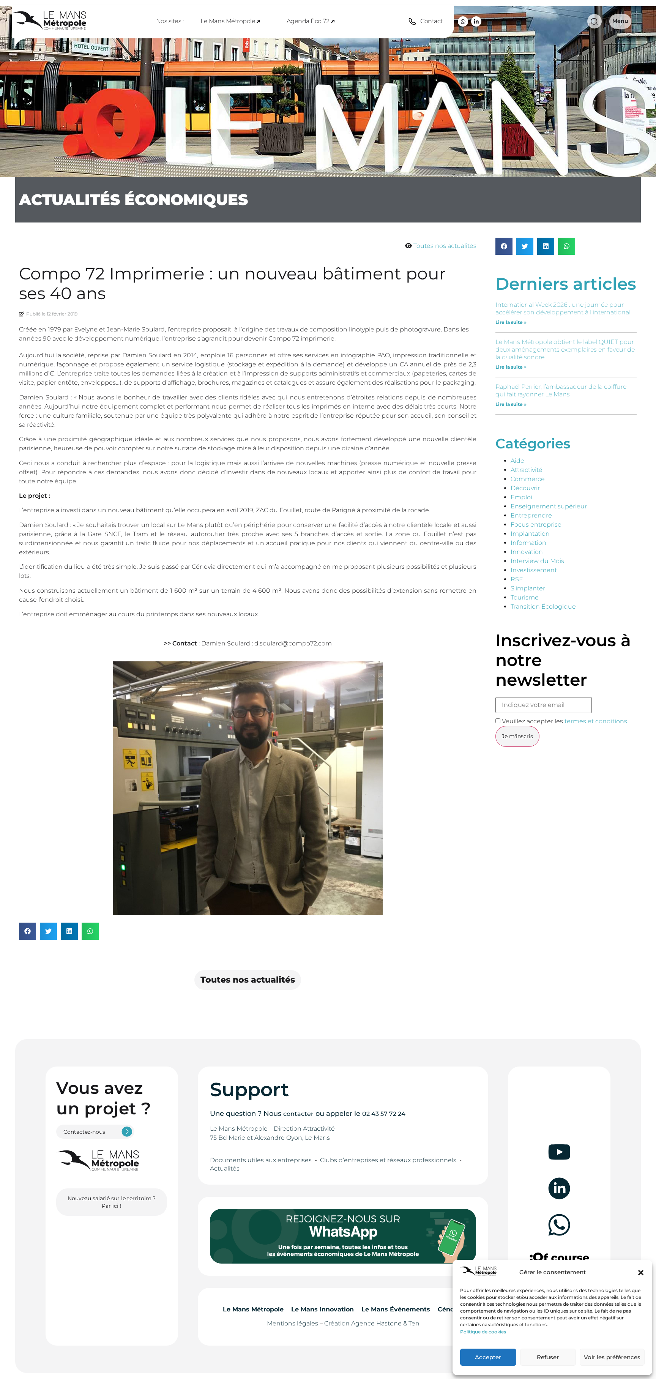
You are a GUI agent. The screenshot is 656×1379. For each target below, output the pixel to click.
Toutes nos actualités (444, 245)
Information (528, 542)
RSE (517, 579)
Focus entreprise (536, 524)
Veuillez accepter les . (564, 721)
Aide (517, 460)
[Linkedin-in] (476, 21)
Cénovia (451, 1309)
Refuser (548, 1357)
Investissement (534, 570)
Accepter (488, 1357)
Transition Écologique (543, 606)
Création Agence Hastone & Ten (371, 1323)
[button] (641, 1272)
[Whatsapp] (463, 21)
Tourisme (525, 597)
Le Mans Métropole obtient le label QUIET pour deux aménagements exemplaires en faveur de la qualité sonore (565, 349)
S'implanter (528, 588)
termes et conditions (596, 721)
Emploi (521, 497)
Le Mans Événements (395, 1309)
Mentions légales (292, 1323)
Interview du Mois (537, 561)
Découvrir (525, 488)
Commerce (528, 479)
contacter (298, 1113)
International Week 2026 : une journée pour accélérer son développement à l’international (563, 308)
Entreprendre (531, 515)
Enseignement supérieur (549, 506)
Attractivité (526, 469)
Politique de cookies (483, 1332)
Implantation (530, 533)
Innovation (527, 551)
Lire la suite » (511, 322)
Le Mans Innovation (322, 1309)
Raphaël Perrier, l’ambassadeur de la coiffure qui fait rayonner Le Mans (560, 390)
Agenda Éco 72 (308, 21)
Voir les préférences (612, 1357)
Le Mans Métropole (227, 21)
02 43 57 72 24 (383, 1113)
